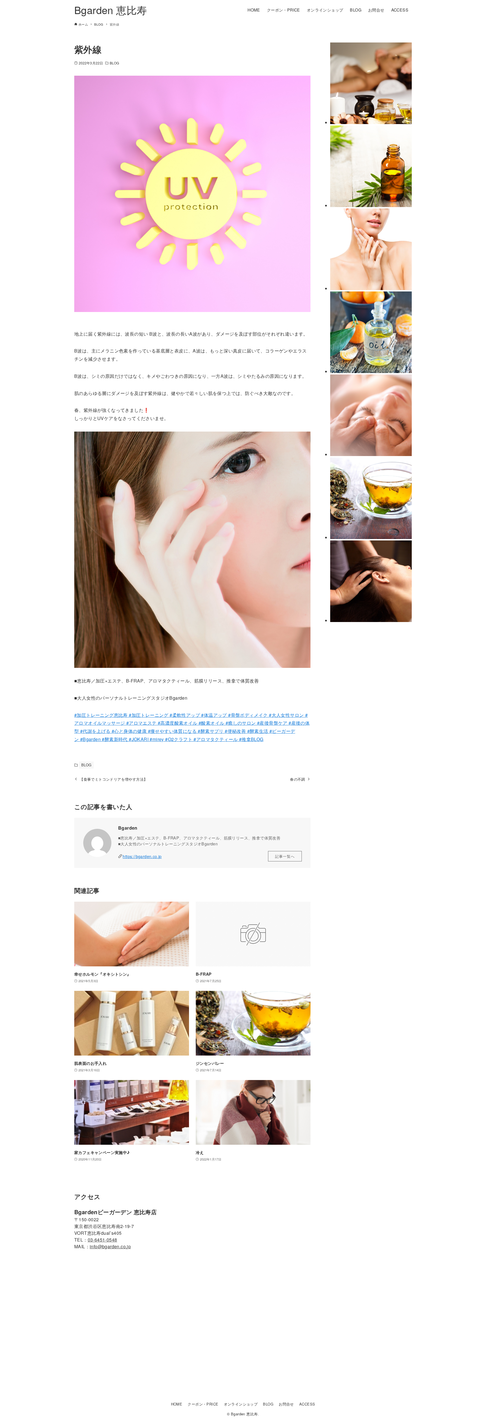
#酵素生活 (258, 731)
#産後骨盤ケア (273, 723)
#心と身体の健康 (130, 731)
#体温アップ (214, 715)
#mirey (156, 739)
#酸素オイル (211, 723)
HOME (177, 1404)
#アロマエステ (141, 723)
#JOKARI (138, 739)
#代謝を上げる (96, 731)
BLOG (114, 62)
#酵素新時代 (114, 739)
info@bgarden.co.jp (110, 1246)
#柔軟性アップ (184, 715)
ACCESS (307, 1404)
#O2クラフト (178, 739)
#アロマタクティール (215, 739)
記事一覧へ (285, 856)
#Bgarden (91, 739)
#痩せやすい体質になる (173, 731)
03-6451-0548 (102, 1239)
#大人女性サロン (286, 715)
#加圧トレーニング (148, 715)
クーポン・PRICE (203, 1404)
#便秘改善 (236, 731)
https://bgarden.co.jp (142, 856)
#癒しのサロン (241, 723)
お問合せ (286, 1404)
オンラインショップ (241, 1404)
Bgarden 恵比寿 (110, 10)
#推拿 (244, 739)
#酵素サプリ (211, 731)
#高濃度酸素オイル (177, 723)
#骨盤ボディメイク (248, 715)
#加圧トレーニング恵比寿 (101, 715)
